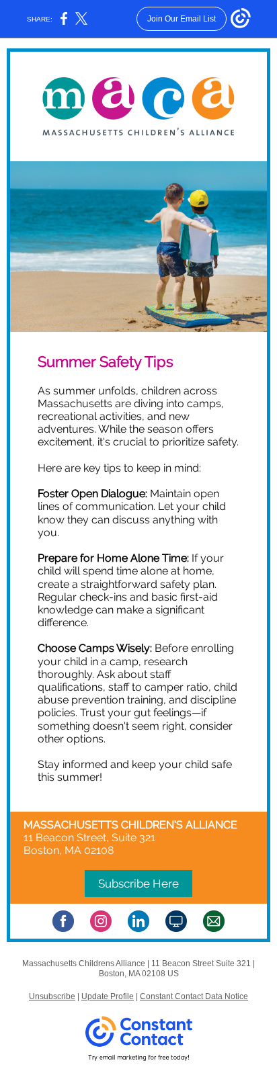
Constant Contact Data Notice (194, 996)
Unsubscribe (52, 996)
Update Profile (107, 996)
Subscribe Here (138, 883)
